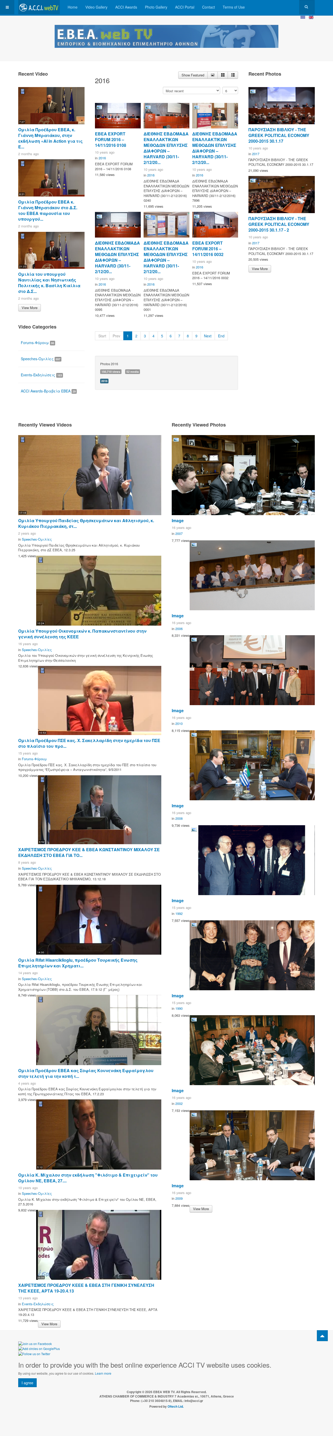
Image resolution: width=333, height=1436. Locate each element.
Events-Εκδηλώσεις (41, 374)
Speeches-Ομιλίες (40, 358)
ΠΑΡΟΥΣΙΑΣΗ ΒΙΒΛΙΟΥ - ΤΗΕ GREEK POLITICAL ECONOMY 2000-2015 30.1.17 (278, 135)
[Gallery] (222, 75)
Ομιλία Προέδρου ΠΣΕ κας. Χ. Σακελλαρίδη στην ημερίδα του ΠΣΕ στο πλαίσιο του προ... (89, 743)
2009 (179, 1198)
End (221, 335)
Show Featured (193, 75)
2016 (102, 157)
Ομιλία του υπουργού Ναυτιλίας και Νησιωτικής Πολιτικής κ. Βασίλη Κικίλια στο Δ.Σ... (49, 282)
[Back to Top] (322, 1335)
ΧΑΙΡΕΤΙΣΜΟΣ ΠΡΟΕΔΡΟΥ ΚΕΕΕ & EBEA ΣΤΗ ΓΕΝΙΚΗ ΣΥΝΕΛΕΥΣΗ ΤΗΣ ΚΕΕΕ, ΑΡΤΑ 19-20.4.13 (86, 1288)
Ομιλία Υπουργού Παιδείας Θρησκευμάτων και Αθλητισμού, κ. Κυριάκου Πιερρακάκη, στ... (86, 523)
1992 (179, 913)
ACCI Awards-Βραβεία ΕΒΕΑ (48, 391)
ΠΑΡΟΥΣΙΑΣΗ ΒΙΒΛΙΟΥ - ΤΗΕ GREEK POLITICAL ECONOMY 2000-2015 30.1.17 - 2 (278, 224)
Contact (208, 7)
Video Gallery (96, 7)
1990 (179, 1008)
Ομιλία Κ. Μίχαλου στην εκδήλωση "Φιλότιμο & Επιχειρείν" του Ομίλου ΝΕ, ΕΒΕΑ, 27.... (88, 1178)
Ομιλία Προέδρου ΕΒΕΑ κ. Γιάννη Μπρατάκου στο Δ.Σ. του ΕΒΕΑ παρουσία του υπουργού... (47, 210)
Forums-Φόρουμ (37, 342)
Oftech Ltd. (176, 1406)
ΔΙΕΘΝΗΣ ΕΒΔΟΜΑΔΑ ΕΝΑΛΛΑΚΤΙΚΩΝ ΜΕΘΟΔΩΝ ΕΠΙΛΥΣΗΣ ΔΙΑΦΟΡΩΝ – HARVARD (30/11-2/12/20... (166, 148)
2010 (179, 723)
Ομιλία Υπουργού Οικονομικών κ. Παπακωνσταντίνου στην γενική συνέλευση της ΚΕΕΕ (82, 634)
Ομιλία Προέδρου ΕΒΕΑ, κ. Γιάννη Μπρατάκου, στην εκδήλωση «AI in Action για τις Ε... (50, 138)
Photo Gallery (156, 7)
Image (178, 520)
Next (208, 335)
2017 (255, 153)
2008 (179, 818)
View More (29, 307)
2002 (179, 1103)
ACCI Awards (126, 7)
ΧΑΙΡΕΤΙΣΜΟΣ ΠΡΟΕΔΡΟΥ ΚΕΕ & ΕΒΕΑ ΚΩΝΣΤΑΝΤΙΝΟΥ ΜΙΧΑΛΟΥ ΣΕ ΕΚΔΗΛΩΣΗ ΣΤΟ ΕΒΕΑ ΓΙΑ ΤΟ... (89, 852)
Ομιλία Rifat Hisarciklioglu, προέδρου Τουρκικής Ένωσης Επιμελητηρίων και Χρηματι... (78, 963)
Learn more (103, 1373)
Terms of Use (234, 7)
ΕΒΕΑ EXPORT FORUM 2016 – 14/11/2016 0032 (207, 248)
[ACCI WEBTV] (39, 7)
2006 (179, 628)
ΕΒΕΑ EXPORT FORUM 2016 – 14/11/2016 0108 (110, 139)
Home (73, 7)
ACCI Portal (184, 7)
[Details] (212, 75)
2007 (179, 533)
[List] (233, 75)
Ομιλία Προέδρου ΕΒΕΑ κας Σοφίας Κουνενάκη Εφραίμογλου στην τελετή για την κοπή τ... (85, 1073)
